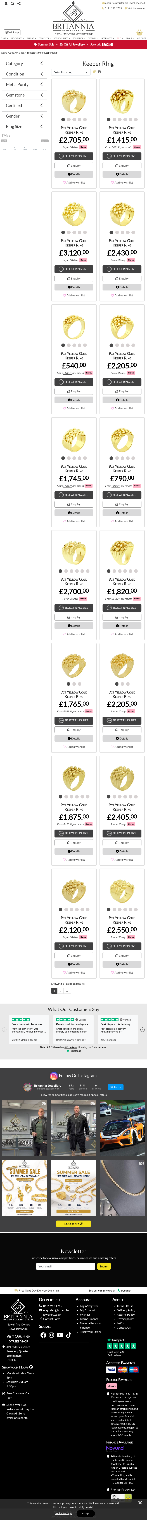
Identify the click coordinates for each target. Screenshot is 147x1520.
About (129, 38)
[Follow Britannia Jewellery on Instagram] (51, 1335)
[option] (37, 1290)
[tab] (24, 63)
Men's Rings (16, 38)
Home (4, 52)
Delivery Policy (126, 1310)
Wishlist (85, 1314)
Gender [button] (13, 115)
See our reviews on (102, 1290)
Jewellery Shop (84, 33)
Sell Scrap (13, 32)
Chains (30, 38)
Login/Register (89, 1306)
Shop (3, 38)
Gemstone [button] (15, 94)
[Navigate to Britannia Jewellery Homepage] (73, 17)
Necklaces (106, 38)
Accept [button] (85, 1513)
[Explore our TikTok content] (69, 1335)
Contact (141, 38)
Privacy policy (125, 1318)
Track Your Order (90, 1331)
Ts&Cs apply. (125, 1435)
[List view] (98, 71)
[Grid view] (94, 71)
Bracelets (44, 38)
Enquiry (75, 165)
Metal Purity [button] (17, 84)
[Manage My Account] (6, 3)
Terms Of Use (125, 1306)
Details (75, 174)
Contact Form (51, 1318)
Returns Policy (126, 1314)
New (57, 33)
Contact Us (124, 1327)
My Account (87, 1310)
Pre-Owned (69, 33)
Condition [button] (15, 73)
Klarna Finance (89, 1318)
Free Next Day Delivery (33, 1290)
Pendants (78, 38)
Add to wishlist (76, 182)
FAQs (120, 1323)
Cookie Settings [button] (63, 1513)
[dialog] (73, 1509)
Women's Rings (61, 38)
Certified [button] (14, 105)
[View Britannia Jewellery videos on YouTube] (60, 1335)
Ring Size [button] (14, 126)
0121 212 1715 (52, 1306)
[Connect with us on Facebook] (43, 1335)
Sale (119, 38)
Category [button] (14, 63)
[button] (12, 3)
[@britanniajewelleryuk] (27, 1087)
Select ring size (76, 156)
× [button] (140, 1503)
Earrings (92, 38)
